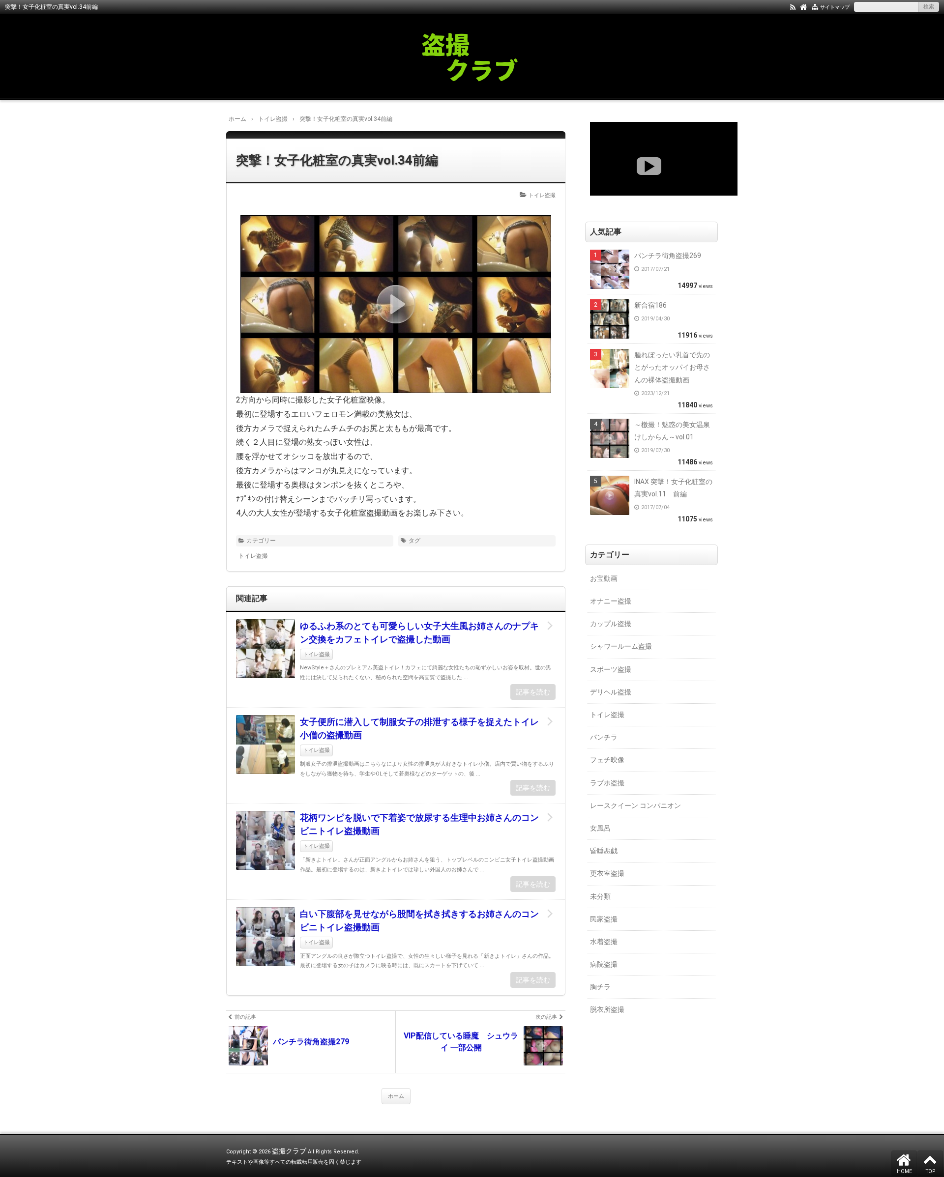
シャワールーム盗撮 (621, 646)
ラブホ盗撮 (607, 783)
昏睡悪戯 (604, 851)
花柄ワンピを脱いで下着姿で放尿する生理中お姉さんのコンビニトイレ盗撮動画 (419, 824)
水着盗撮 (604, 942)
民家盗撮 (604, 919)
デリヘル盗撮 (610, 692)
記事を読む (533, 692)
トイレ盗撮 (542, 195)
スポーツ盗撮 (610, 669)
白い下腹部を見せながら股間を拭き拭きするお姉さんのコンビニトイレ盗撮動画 (419, 920)
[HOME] (803, 6)
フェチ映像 (607, 760)
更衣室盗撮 (607, 873)
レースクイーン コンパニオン (635, 805)
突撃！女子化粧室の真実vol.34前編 (337, 160)
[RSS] (793, 6)
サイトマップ (835, 7)
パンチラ (604, 737)
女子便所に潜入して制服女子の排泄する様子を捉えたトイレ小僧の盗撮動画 (419, 728)
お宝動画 (604, 578)
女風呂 (600, 828)
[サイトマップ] (815, 6)
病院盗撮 (604, 964)
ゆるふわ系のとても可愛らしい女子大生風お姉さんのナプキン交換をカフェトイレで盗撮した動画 (419, 632)
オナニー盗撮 (610, 601)
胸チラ (600, 987)
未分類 (600, 896)
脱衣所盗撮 (607, 1009)
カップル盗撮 (610, 624)
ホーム (396, 1096)
